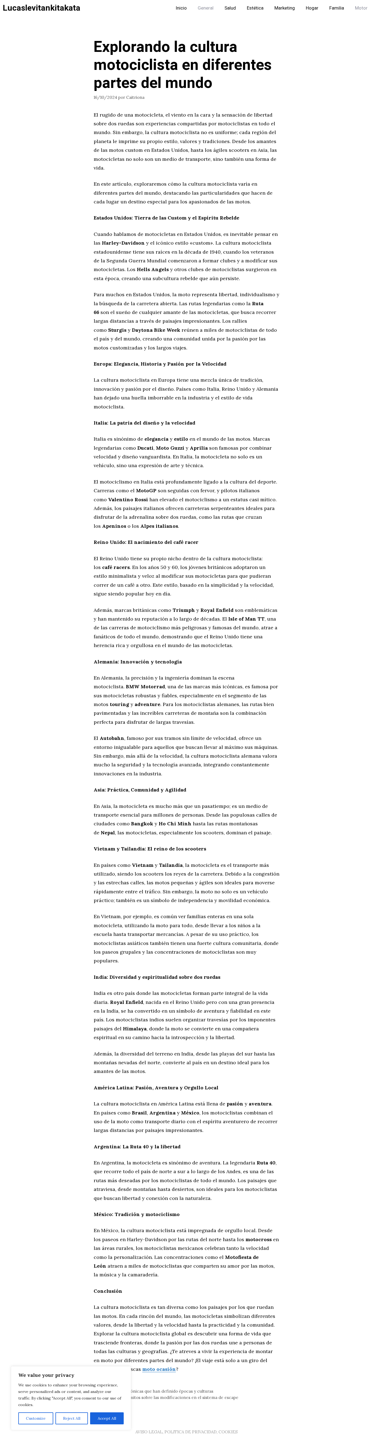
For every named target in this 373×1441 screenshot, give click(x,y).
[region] (71, 1398)
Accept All (107, 1418)
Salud (230, 8)
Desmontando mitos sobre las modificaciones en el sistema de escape (169, 1397)
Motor (361, 8)
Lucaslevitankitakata (41, 8)
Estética (255, 8)
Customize (36, 1418)
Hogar (312, 8)
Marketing (284, 8)
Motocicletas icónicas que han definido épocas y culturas (156, 1391)
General (206, 8)
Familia (336, 8)
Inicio (181, 8)
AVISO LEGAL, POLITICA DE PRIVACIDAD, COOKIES (186, 1431)
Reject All (71, 1418)
